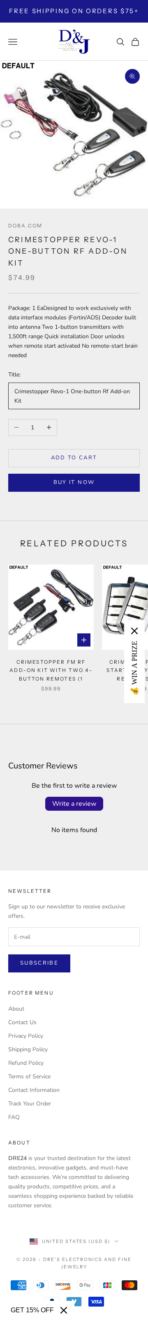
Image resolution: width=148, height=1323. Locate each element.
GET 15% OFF (32, 1310)
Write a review (74, 803)
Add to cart (74, 457)
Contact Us (22, 1022)
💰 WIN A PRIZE (134, 668)
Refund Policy (26, 1063)
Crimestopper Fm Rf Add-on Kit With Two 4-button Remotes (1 (50, 670)
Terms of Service (29, 1076)
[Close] (63, 1310)
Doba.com (25, 225)
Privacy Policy (25, 1036)
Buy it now (74, 482)
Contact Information (34, 1090)
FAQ (14, 1117)
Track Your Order (29, 1103)
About (16, 1009)
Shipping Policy (28, 1049)
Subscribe (39, 963)
